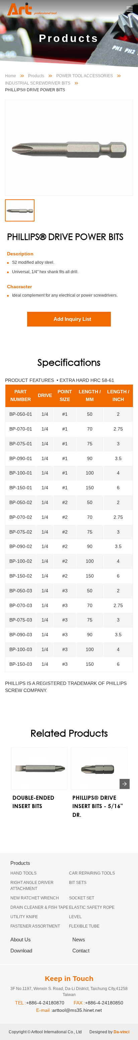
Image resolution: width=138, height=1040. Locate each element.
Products (36, 75)
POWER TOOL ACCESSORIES (84, 75)
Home (10, 75)
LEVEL (75, 916)
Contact (80, 950)
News (78, 939)
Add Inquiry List (72, 319)
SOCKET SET (81, 898)
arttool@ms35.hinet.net (77, 1010)
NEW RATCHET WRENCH (34, 898)
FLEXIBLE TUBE (84, 926)
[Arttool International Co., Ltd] (38, 9)
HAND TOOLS (23, 873)
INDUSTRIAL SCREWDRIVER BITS (37, 83)
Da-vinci (121, 1032)
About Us (20, 939)
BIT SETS (77, 882)
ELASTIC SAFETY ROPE (92, 907)
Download (21, 950)
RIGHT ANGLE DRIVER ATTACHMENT (32, 885)
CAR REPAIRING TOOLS (92, 873)
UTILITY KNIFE (24, 916)
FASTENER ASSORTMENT (35, 926)
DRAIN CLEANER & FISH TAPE (39, 907)
